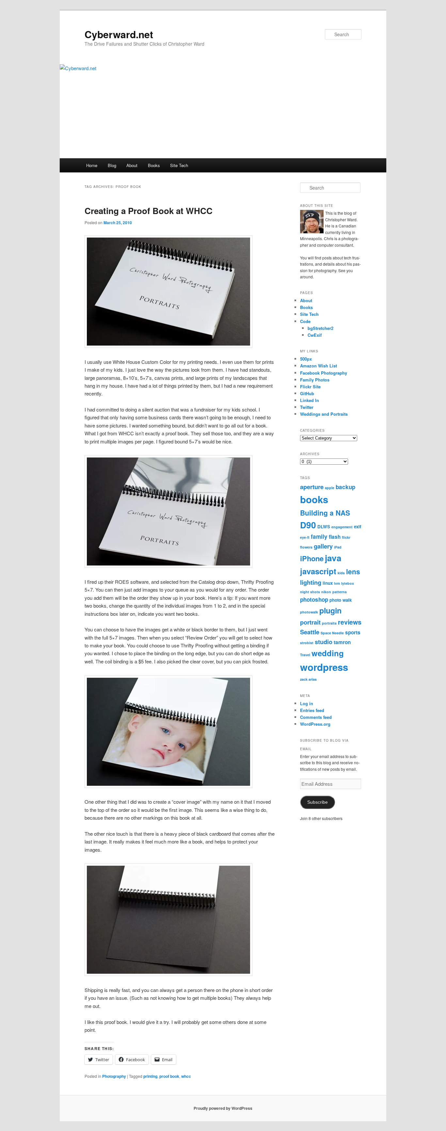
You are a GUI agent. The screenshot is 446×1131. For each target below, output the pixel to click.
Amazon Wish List (318, 366)
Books (154, 165)
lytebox (347, 583)
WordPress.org (315, 724)
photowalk (309, 612)
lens (353, 571)
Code (305, 321)
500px (306, 359)
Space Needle (332, 632)
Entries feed (312, 710)
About (131, 165)
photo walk (340, 600)
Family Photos (314, 380)
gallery (323, 546)
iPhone (312, 558)
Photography (114, 1076)
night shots (310, 591)
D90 (308, 525)
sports (352, 632)
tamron (342, 642)
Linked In (309, 400)
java (333, 558)
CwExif (315, 335)
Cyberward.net (119, 34)
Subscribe (317, 802)
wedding (327, 652)
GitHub (307, 393)
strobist (306, 642)
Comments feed (316, 717)
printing (150, 1076)
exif (357, 526)
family (319, 536)
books (314, 499)
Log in (306, 703)
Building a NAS (325, 513)
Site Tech (179, 165)
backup (345, 487)
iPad (338, 547)
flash (335, 536)
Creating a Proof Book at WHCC (149, 211)
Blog (112, 165)
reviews (349, 622)
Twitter (306, 407)
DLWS (323, 526)
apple (329, 487)
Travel (305, 654)
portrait (310, 622)
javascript (318, 571)
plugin (330, 610)
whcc (186, 1076)
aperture (312, 486)
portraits (329, 623)
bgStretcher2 (320, 328)
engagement (342, 526)
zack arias (308, 679)
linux (328, 583)
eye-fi (305, 537)
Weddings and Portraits (324, 414)
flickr (346, 537)
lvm (337, 583)
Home (91, 165)
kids (341, 572)
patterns (339, 591)
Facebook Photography (323, 373)
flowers (306, 547)
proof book (169, 1076)
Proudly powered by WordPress (223, 1108)
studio (323, 641)
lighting (310, 582)
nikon (326, 591)
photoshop (314, 599)
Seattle (309, 631)
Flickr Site (310, 386)
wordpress (324, 667)
